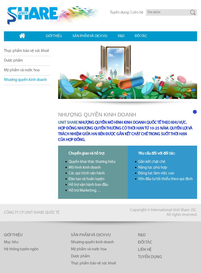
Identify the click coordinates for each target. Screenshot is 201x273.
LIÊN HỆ (145, 250)
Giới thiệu (54, 36)
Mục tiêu (11, 242)
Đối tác (141, 36)
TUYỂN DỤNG (150, 257)
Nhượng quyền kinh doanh (25, 80)
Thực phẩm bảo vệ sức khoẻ (26, 51)
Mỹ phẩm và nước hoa (22, 70)
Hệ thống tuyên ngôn (21, 249)
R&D (121, 36)
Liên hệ (137, 13)
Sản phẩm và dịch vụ (89, 36)
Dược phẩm (13, 61)
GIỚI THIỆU (13, 235)
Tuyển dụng (119, 13)
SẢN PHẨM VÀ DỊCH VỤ (91, 235)
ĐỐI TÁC (145, 242)
